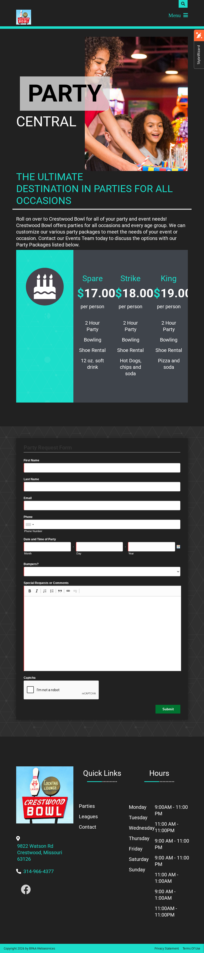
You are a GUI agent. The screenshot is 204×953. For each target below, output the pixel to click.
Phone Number (33, 531)
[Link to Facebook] (26, 890)
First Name (31, 460)
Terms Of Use (191, 948)
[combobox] (29, 524)
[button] (29, 591)
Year (131, 553)
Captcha (30, 678)
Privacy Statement (166, 948)
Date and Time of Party (40, 539)
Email (28, 498)
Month (28, 553)
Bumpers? (31, 564)
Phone (28, 517)
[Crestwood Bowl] (23, 17)
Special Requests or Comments (46, 583)
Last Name (31, 479)
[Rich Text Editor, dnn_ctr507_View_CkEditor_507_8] (102, 633)
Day (78, 553)
